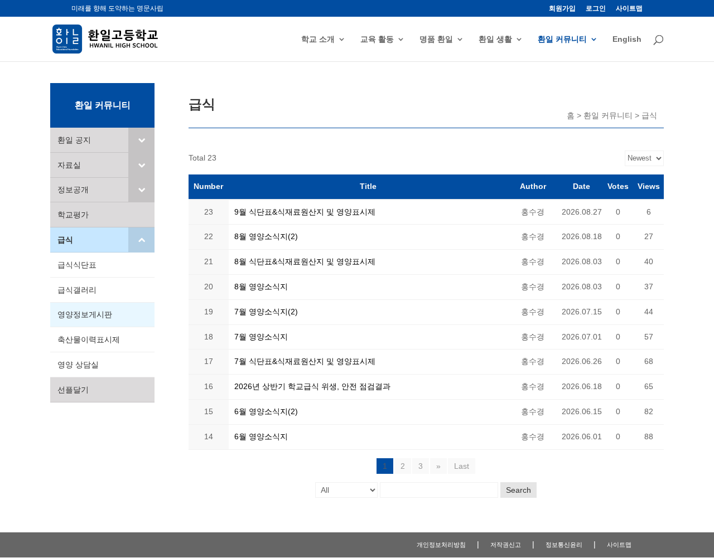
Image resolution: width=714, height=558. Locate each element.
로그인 (596, 8)
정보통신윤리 (564, 544)
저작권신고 (505, 544)
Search (518, 490)
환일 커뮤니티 (562, 39)
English (626, 39)
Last (461, 466)
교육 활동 (377, 39)
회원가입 (562, 8)
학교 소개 (318, 39)
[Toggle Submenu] (141, 140)
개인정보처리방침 (441, 544)
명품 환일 (436, 39)
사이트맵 (629, 8)
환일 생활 (495, 39)
